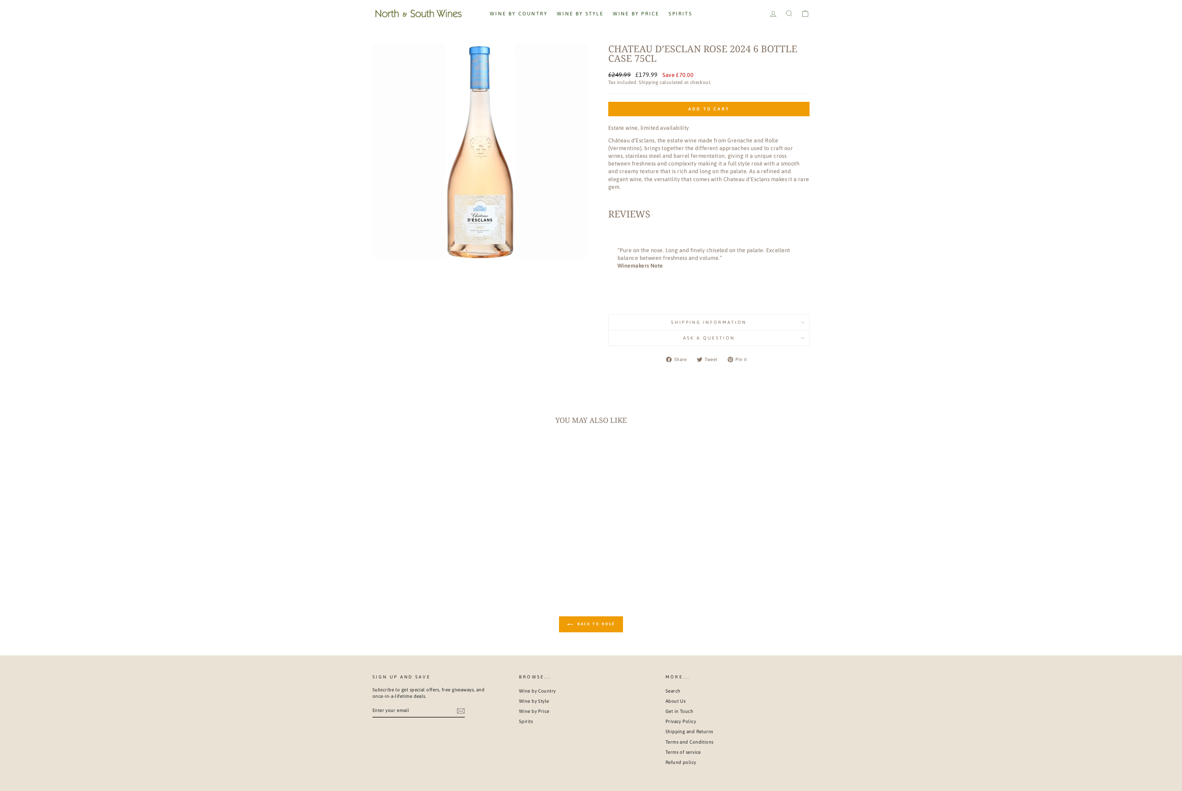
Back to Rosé (595, 624)
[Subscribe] (461, 711)
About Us (675, 701)
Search (673, 691)
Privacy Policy (680, 721)
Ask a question (709, 338)
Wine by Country (519, 13)
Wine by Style (580, 13)
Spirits (680, 13)
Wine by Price (636, 13)
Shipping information (708, 322)
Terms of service (683, 752)
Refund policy (680, 762)
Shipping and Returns (689, 731)
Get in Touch (679, 711)
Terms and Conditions (689, 742)
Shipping (648, 82)
